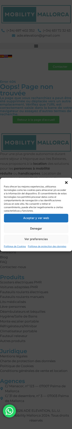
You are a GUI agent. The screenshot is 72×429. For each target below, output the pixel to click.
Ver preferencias (36, 239)
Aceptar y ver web (36, 218)
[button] (66, 182)
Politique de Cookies (15, 246)
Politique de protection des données (47, 246)
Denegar (36, 228)
